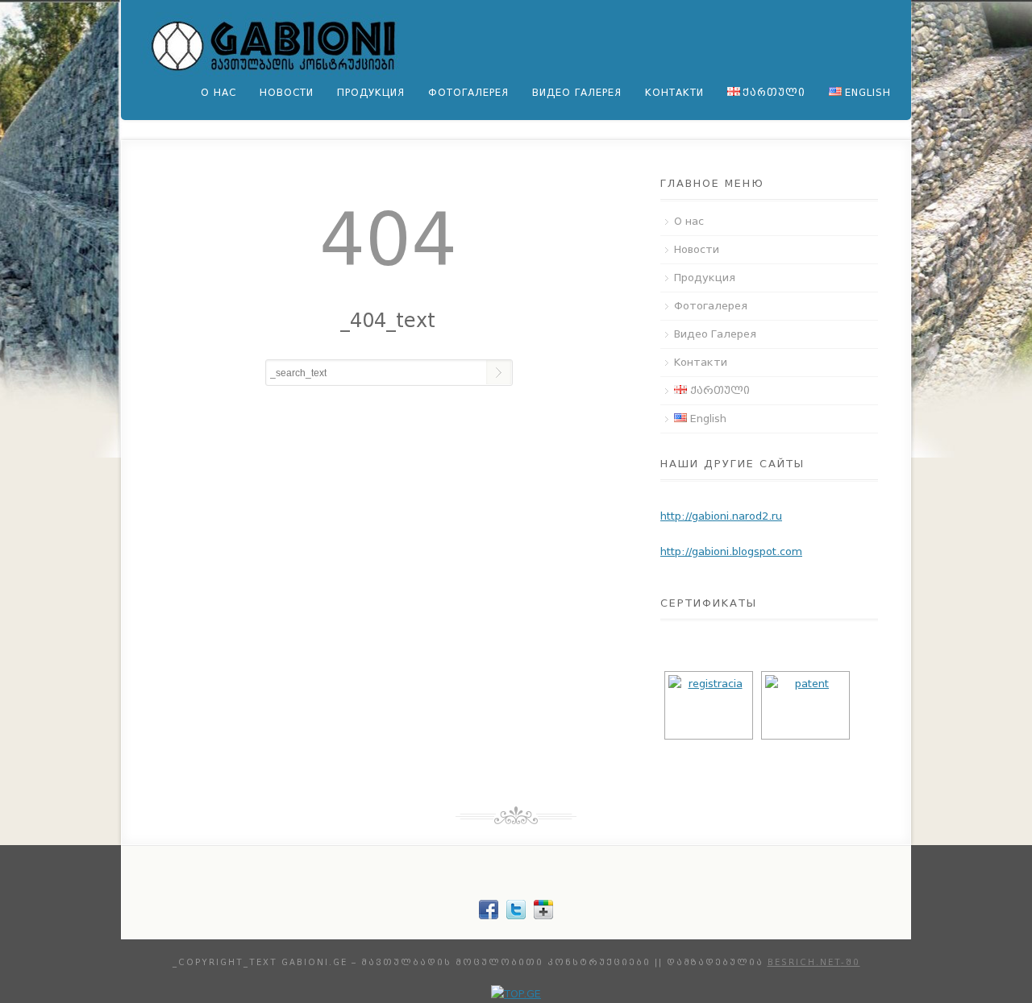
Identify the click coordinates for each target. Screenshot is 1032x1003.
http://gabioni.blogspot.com (731, 551)
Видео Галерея (577, 92)
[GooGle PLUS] (543, 916)
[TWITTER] (516, 916)
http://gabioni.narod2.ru (721, 516)
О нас (218, 92)
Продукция (371, 92)
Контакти (674, 92)
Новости (287, 92)
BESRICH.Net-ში (814, 962)
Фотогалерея (468, 92)
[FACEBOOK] (488, 916)
